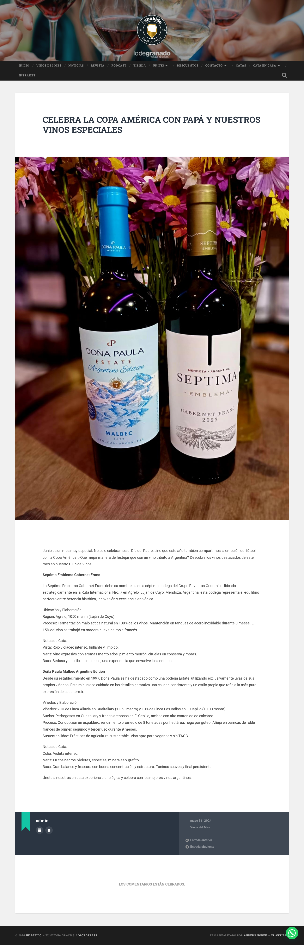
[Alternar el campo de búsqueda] (284, 75)
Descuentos (187, 65)
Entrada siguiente (202, 847)
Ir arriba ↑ (280, 935)
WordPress (87, 935)
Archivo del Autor (39, 830)
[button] (292, 933)
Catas (241, 65)
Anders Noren (255, 935)
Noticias (76, 65)
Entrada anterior (201, 840)
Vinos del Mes (48, 65)
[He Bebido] (152, 30)
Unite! (158, 65)
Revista (97, 65)
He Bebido (34, 935)
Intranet (27, 75)
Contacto (214, 65)
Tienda (139, 65)
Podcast (118, 65)
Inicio (24, 65)
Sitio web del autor (49, 830)
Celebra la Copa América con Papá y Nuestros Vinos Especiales (152, 124)
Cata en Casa (264, 65)
